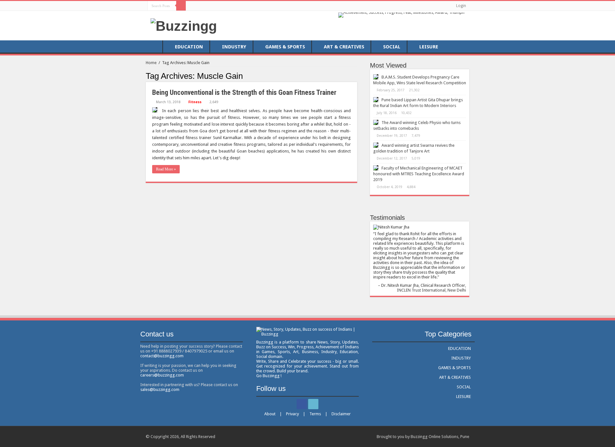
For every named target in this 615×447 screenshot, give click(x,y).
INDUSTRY (234, 47)
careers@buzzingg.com (162, 375)
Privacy (292, 413)
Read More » (166, 169)
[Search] (181, 6)
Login (461, 6)
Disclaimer (341, 413)
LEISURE (428, 47)
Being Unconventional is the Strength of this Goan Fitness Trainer (244, 92)
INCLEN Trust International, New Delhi (431, 290)
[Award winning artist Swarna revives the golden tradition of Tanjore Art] (375, 145)
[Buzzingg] (184, 25)
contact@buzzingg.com (162, 355)
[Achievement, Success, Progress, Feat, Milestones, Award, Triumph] (401, 14)
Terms (315, 413)
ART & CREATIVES (344, 47)
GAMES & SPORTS (285, 47)
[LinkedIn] (198, 5)
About (269, 413)
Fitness (194, 102)
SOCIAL (391, 47)
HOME (154, 46)
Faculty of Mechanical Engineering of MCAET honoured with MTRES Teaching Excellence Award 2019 (418, 174)
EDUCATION (189, 47)
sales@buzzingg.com (159, 389)
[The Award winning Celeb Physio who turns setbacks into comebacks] (375, 122)
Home (151, 62)
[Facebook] (192, 5)
